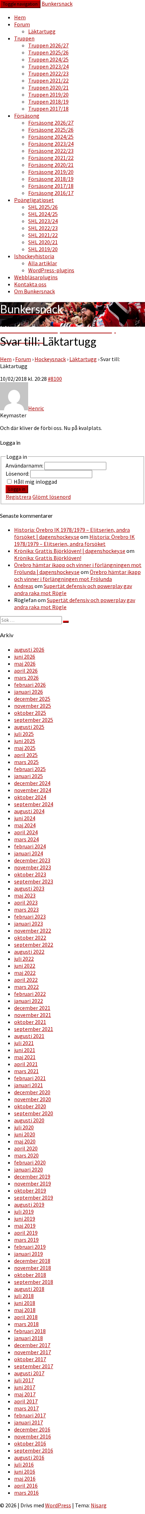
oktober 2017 (30, 1359)
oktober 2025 (30, 712)
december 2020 (32, 1092)
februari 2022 (30, 993)
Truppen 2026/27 (48, 45)
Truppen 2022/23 (48, 73)
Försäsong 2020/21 (51, 164)
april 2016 (26, 1485)
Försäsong (26, 115)
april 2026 (26, 670)
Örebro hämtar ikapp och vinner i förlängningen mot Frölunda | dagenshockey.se (77, 568)
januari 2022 (28, 1000)
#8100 (55, 378)
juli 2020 (24, 1127)
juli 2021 (24, 1042)
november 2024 (32, 790)
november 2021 (32, 1014)
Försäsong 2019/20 (51, 171)
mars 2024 (26, 839)
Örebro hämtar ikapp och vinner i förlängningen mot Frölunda (77, 575)
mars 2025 (26, 761)
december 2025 (32, 698)
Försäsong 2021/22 (51, 157)
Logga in (16, 489)
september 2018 (33, 1281)
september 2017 (33, 1366)
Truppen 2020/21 (48, 87)
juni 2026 (24, 656)
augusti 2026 (29, 649)
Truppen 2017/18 (48, 108)
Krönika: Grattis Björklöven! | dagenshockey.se (69, 550)
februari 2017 (30, 1415)
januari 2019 (28, 1253)
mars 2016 (26, 1492)
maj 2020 (25, 1141)
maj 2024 (25, 825)
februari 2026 (30, 684)
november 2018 (32, 1267)
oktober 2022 (30, 937)
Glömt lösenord (51, 496)
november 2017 (32, 1352)
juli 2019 (24, 1211)
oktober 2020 (30, 1106)
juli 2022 (24, 958)
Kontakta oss (30, 284)
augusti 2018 (29, 1288)
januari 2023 (28, 923)
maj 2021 (25, 1057)
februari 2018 (30, 1330)
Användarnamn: (25, 465)
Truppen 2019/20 (48, 94)
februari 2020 (30, 1162)
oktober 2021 (30, 1021)
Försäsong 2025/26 (51, 129)
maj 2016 (25, 1478)
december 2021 (32, 1007)
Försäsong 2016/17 (51, 192)
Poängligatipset (34, 199)
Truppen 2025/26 (48, 52)
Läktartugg (42, 31)
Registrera (18, 496)
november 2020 (32, 1099)
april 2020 (26, 1148)
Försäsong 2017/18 (51, 185)
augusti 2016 (29, 1457)
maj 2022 (25, 972)
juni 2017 (24, 1387)
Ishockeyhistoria (34, 256)
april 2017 (26, 1401)
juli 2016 (24, 1464)
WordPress (58, 1505)
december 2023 (32, 860)
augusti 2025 (29, 726)
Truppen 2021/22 (48, 80)
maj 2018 (25, 1309)
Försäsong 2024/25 (51, 136)
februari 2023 (30, 916)
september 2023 (33, 881)
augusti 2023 (29, 888)
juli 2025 (24, 733)
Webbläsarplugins (36, 277)
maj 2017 (25, 1394)
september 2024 (33, 804)
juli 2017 (24, 1380)
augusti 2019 (29, 1204)
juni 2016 (24, 1471)
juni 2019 (24, 1218)
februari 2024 (30, 846)
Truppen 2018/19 (48, 101)
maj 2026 (25, 663)
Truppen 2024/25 (48, 59)
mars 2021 (26, 1071)
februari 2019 (30, 1246)
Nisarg (99, 1505)
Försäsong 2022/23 (51, 150)
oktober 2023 (30, 874)
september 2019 (33, 1197)
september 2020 (33, 1113)
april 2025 (26, 754)
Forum (22, 24)
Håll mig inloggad (35, 481)
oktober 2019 (30, 1190)
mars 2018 (26, 1323)
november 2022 (32, 930)
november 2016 (32, 1436)
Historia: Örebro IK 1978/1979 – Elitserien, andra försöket (74, 540)
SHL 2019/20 (43, 249)
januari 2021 (28, 1085)
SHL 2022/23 (43, 227)
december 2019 (32, 1176)
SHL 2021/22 (43, 235)
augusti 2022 (29, 951)
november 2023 (32, 867)
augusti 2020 (29, 1120)
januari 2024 (28, 853)
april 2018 (26, 1316)
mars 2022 (26, 986)
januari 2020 (28, 1169)
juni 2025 (24, 740)
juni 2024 (24, 818)
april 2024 (26, 832)
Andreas (23, 585)
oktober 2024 (30, 797)
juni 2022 (24, 965)
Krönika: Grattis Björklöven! (47, 557)
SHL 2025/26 (43, 206)
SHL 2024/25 (43, 213)
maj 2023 (25, 895)
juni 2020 (24, 1134)
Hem (20, 17)
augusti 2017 (29, 1373)
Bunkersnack (57, 3)
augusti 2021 (29, 1035)
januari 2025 (28, 775)
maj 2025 (25, 747)
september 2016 (33, 1450)
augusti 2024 (29, 811)
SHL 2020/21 (43, 242)
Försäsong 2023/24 (51, 143)
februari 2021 (30, 1078)
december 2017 (32, 1345)
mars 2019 (26, 1239)
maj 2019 (25, 1225)
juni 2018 (24, 1302)
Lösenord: (18, 473)
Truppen (24, 38)
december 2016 (32, 1429)
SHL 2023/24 (43, 220)
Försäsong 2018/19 (51, 178)
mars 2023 (26, 909)
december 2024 (32, 783)
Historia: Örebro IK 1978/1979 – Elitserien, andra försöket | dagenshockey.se (72, 533)
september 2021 (33, 1028)
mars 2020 (26, 1155)
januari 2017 (28, 1422)
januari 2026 (28, 691)
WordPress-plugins (51, 270)
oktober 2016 (30, 1443)
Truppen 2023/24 (48, 66)
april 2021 (26, 1064)
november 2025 (32, 705)
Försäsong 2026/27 (51, 122)
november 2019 (32, 1183)
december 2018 (32, 1260)
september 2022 (33, 944)
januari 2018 (28, 1338)
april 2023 (26, 902)
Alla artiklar (42, 263)
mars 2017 (26, 1408)
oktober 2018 (30, 1274)
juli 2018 (24, 1295)
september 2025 (33, 719)
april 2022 (26, 979)
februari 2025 (30, 768)
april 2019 (26, 1232)
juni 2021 (24, 1049)
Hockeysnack (50, 359)
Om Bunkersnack (34, 291)
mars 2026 (26, 677)
